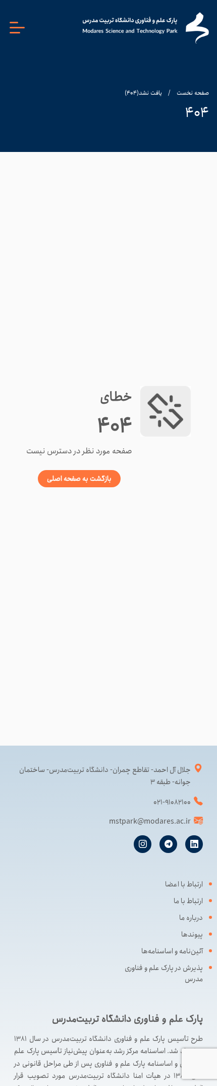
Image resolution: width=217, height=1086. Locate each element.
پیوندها (192, 934)
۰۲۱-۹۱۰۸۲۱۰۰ (172, 802)
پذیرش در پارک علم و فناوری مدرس (164, 973)
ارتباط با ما (188, 901)
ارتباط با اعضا (184, 884)
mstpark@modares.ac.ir (150, 821)
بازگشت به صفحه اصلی (79, 478)
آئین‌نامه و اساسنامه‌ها (172, 951)
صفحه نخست (193, 93)
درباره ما (191, 917)
